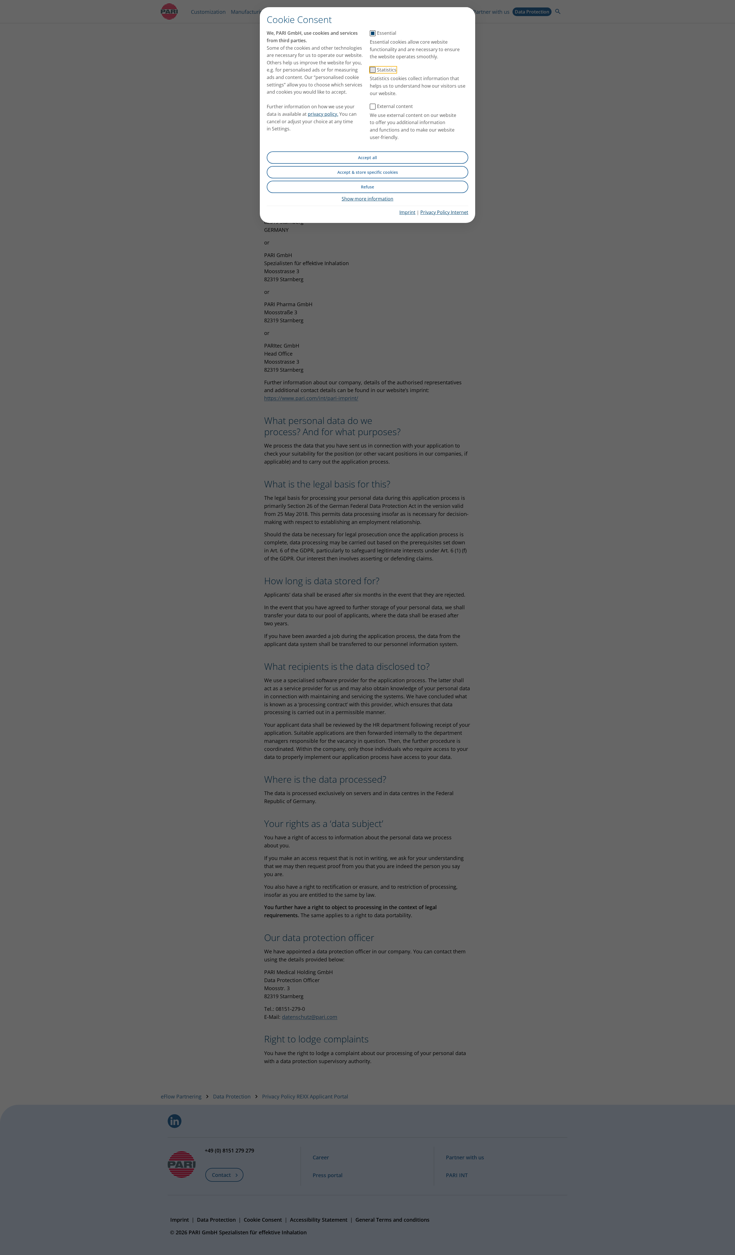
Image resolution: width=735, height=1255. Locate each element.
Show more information (367, 199)
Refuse (367, 187)
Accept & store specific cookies (367, 172)
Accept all (367, 157)
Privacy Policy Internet (444, 212)
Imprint (407, 212)
